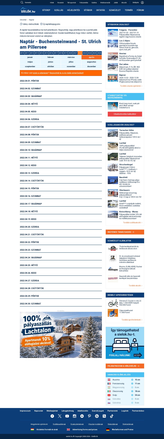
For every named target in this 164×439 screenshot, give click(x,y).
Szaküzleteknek (77, 424)
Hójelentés (73, 10)
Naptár (31, 20)
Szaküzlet (115, 10)
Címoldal (23, 20)
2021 (75, 53)
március (71, 57)
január (30, 57)
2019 (66, 53)
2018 (61, 53)
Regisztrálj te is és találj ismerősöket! (67, 73)
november (71, 66)
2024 (90, 53)
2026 (99, 53)
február (51, 57)
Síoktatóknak (128, 424)
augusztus (91, 62)
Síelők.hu (27, 10)
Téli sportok (71, 3)
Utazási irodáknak (95, 424)
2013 (37, 53)
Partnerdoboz (138, 411)
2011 (27, 53)
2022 (80, 53)
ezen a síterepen (40, 73)
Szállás (58, 10)
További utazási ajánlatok (130, 86)
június (50, 62)
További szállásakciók (132, 223)
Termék (129, 10)
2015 (46, 53)
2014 (41, 53)
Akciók (124, 3)
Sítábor (88, 10)
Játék (116, 3)
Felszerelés (84, 3)
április (91, 57)
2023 (85, 53)
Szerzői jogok (98, 411)
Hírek (52, 3)
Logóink (124, 411)
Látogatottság (67, 411)
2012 (32, 53)
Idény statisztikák (31, 24)
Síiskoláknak (113, 424)
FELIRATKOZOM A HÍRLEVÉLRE (122, 366)
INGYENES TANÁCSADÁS (120, 232)
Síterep (46, 10)
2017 (56, 53)
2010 (22, 53)
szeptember (30, 66)
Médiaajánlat (52, 411)
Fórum (140, 10)
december (91, 66)
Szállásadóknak (59, 424)
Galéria (94, 3)
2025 (95, 53)
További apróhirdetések (131, 320)
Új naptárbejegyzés (51, 24)
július (71, 62)
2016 (51, 53)
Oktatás (100, 10)
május (30, 62)
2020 (70, 53)
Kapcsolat (38, 411)
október (50, 66)
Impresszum (25, 411)
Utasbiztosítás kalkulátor (125, 114)
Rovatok (61, 3)
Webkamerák (105, 3)
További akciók (135, 286)
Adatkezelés (83, 411)
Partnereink (112, 411)
